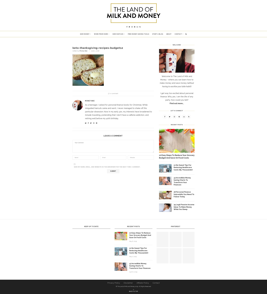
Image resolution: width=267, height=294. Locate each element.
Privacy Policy (113, 283)
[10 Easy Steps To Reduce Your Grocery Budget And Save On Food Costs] (177, 141)
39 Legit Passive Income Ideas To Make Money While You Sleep (184, 207)
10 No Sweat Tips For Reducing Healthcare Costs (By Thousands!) (183, 167)
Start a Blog (157, 34)
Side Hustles (118, 34)
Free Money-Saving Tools (138, 34)
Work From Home (101, 34)
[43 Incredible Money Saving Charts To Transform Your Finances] (165, 181)
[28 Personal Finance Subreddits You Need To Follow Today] (165, 195)
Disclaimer (128, 283)
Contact (178, 34)
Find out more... (177, 103)
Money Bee (83, 51)
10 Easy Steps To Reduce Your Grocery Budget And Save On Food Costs (177, 156)
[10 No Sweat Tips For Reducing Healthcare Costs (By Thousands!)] (165, 168)
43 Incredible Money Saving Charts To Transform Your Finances (182, 181)
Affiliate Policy (143, 283)
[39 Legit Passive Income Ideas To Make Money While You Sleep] (165, 208)
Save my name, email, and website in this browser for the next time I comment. (107, 167)
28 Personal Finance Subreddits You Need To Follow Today (184, 194)
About (168, 34)
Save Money (84, 34)
